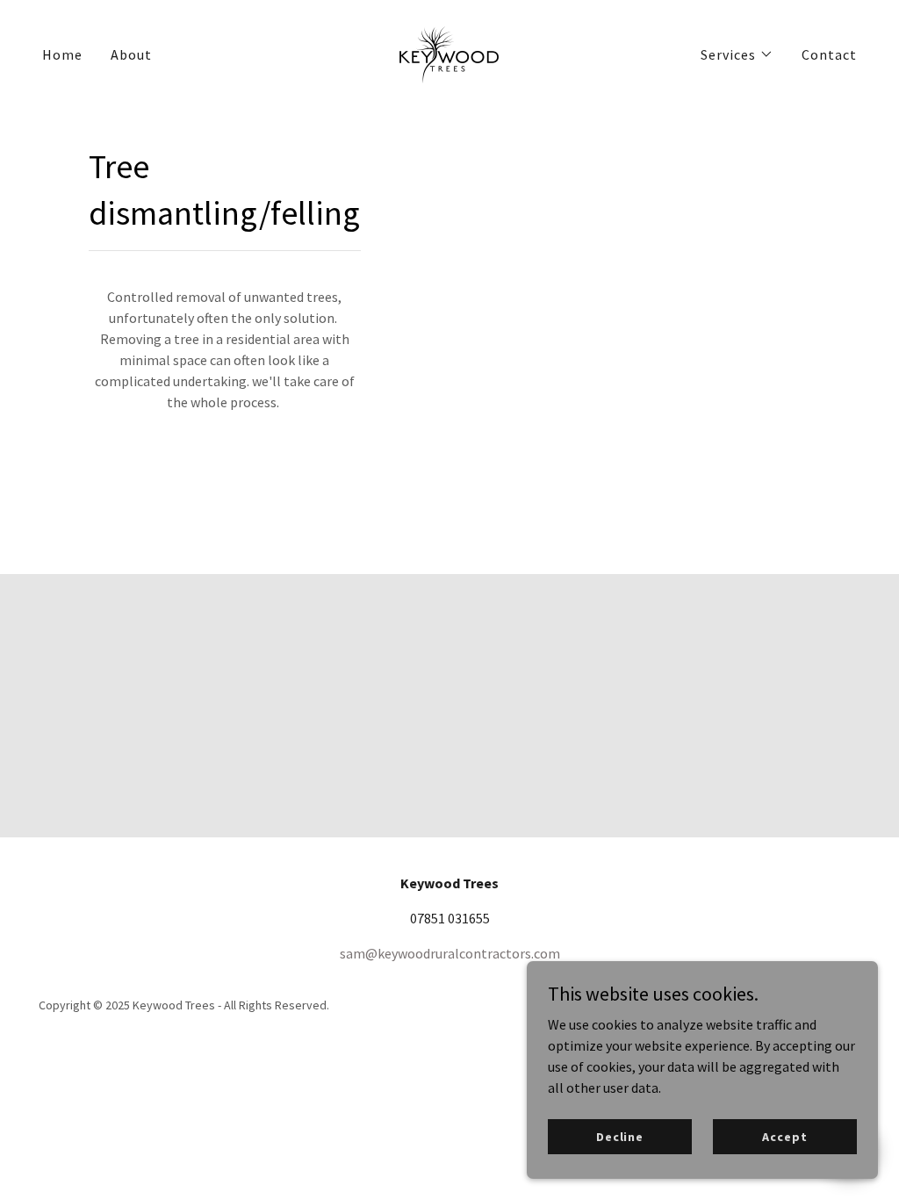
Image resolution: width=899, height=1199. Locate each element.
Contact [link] (829, 54)
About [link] (131, 54)
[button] (737, 54)
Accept (784, 1136)
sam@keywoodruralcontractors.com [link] (450, 953)
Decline (620, 1136)
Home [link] (62, 54)
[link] (449, 52)
